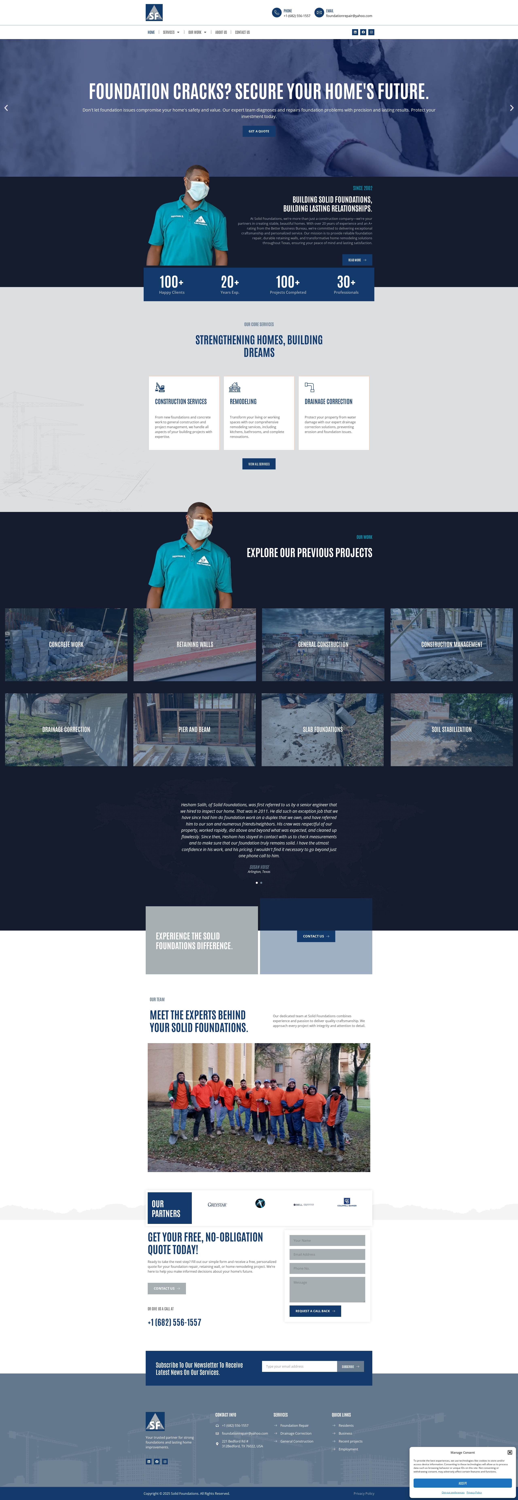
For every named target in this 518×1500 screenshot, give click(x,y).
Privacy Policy (474, 1492)
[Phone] (277, 12)
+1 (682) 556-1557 (174, 1321)
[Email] (319, 12)
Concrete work (66, 644)
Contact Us (242, 32)
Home (151, 32)
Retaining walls (195, 644)
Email (329, 10)
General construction (323, 644)
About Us (221, 32)
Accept (463, 1483)
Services (168, 32)
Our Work (194, 32)
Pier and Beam (194, 729)
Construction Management (451, 644)
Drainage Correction (66, 729)
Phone (288, 10)
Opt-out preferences (453, 1492)
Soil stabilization (452, 729)
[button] (510, 1452)
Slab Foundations (322, 729)
